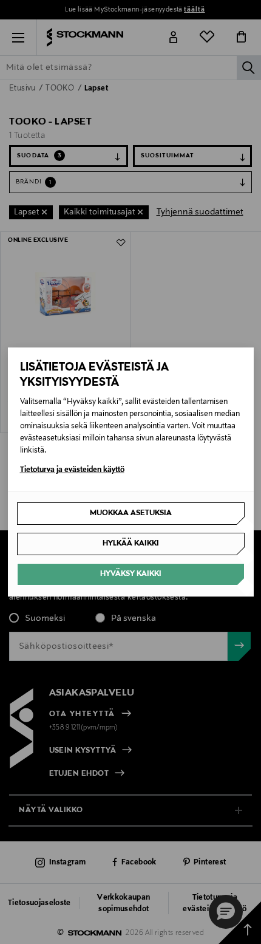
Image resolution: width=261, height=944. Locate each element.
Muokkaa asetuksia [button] (131, 513)
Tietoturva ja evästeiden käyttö (72, 470)
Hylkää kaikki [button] (131, 543)
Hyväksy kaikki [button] (130, 574)
